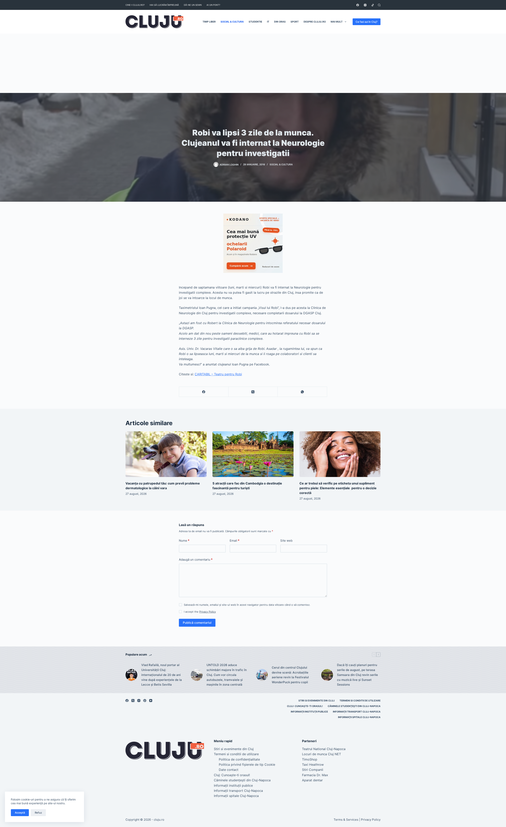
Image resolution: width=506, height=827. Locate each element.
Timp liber (209, 21)
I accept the (200, 611)
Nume (184, 540)
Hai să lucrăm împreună (164, 5)
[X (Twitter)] (253, 392)
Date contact (228, 770)
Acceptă (20, 812)
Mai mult (337, 21)
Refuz (38, 812)
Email (234, 540)
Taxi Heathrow (313, 764)
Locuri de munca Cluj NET (321, 754)
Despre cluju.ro (315, 21)
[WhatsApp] (302, 392)
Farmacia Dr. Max (315, 775)
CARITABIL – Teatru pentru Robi (218, 374)
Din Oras (280, 21)
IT (268, 21)
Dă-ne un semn (193, 5)
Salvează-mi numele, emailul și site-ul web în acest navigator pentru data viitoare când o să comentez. (247, 604)
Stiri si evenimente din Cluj (316, 700)
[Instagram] (365, 5)
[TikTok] (372, 5)
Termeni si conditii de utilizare (360, 700)
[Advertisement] (253, 63)
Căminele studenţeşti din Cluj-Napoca (354, 706)
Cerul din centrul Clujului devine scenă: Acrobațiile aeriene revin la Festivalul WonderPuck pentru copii (290, 675)
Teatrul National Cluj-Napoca (324, 749)
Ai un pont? (213, 5)
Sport (295, 21)
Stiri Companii (312, 770)
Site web (286, 540)
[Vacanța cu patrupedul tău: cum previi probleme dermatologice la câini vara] (166, 454)
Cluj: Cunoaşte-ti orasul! (305, 706)
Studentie (255, 21)
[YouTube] (150, 700)
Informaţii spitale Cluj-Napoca (359, 717)
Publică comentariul (197, 623)
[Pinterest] (144, 700)
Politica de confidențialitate (239, 759)
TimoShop (309, 759)
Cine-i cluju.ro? (135, 5)
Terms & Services (346, 819)
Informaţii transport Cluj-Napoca (356, 711)
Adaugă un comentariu (195, 559)
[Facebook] (357, 5)
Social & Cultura (232, 21)
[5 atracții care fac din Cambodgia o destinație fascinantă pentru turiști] (253, 454)
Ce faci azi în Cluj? (367, 21)
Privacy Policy (207, 611)
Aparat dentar (312, 780)
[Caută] (379, 5)
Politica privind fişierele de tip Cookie (247, 764)
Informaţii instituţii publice (309, 711)
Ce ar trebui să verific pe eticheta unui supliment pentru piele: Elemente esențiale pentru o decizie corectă (338, 488)
